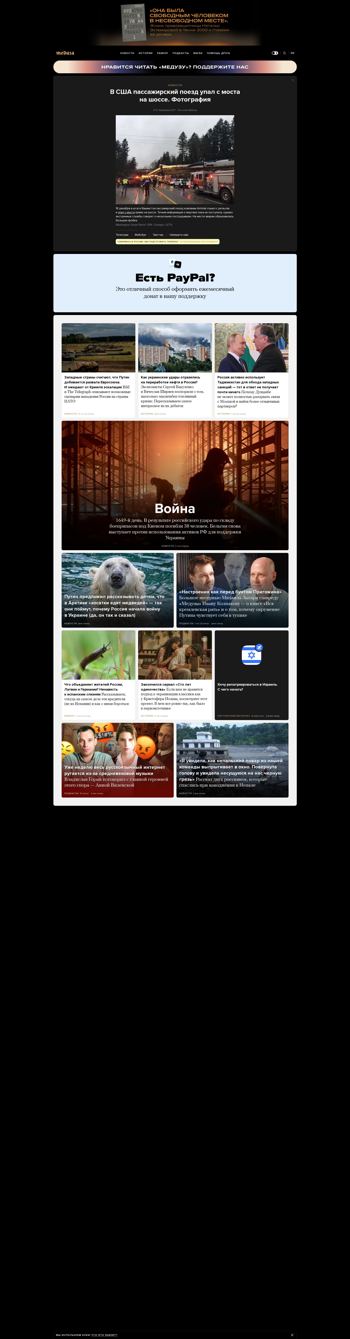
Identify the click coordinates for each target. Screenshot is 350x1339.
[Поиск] (284, 53)
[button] (175, 159)
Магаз (197, 53)
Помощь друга (218, 53)
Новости (127, 53)
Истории (146, 53)
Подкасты (181, 53)
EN (292, 53)
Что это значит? (104, 1335)
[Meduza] (65, 53)
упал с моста (126, 212)
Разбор (162, 53)
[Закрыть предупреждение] (292, 1335)
